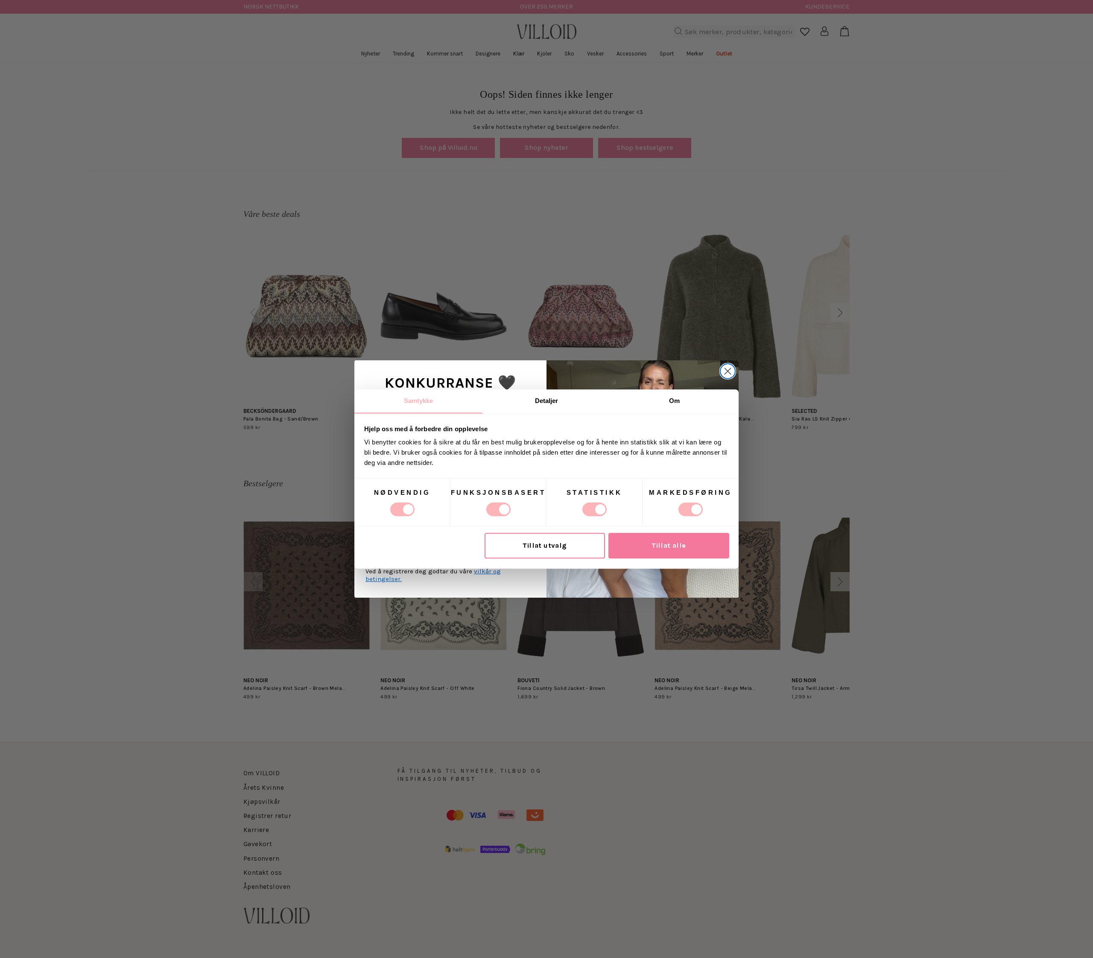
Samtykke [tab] (418, 400)
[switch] (498, 509)
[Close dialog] (727, 371)
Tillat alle (669, 546)
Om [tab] (674, 400)
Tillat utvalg (545, 546)
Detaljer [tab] (546, 400)
